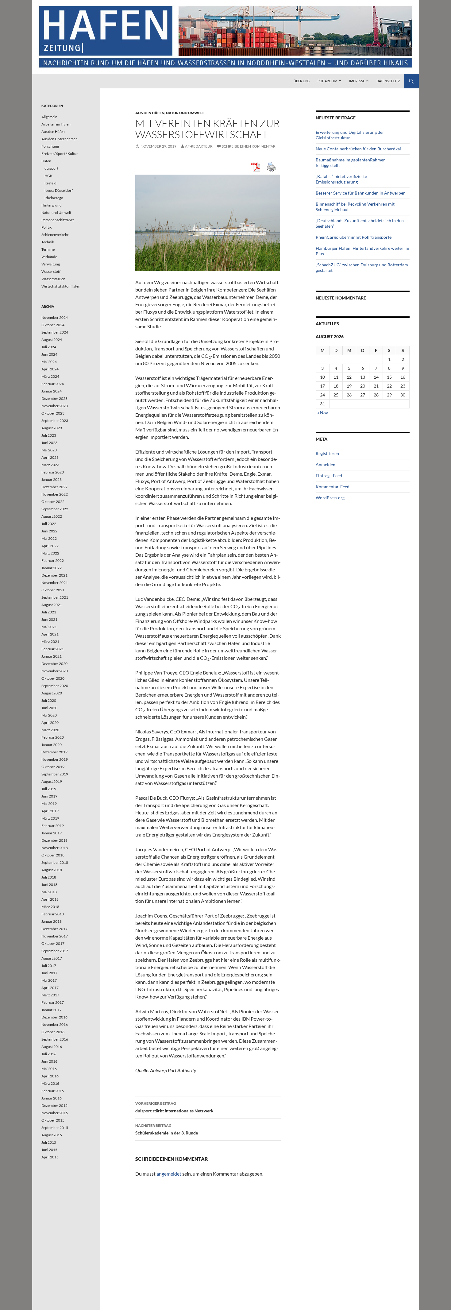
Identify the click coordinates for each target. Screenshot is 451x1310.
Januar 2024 (51, 391)
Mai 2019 (49, 803)
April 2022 (50, 545)
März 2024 (50, 376)
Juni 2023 (49, 442)
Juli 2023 (48, 435)
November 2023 (54, 406)
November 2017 (54, 936)
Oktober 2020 (52, 678)
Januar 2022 (51, 568)
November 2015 (54, 1113)
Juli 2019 (48, 788)
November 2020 (54, 671)
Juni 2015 (49, 1149)
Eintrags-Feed (329, 475)
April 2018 (50, 899)
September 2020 (54, 685)
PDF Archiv (327, 81)
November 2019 (54, 759)
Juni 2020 (49, 707)
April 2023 (50, 457)
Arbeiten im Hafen (56, 124)
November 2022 (54, 494)
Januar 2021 (51, 656)
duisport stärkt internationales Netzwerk (174, 1107)
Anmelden (325, 464)
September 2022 (54, 509)
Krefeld (50, 183)
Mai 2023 (49, 450)
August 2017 (51, 958)
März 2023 (50, 464)
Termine (48, 249)
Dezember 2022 (54, 487)
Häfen (46, 161)
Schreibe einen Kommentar (249, 146)
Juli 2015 (48, 1142)
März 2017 (50, 995)
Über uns (302, 81)
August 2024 (51, 339)
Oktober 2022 (52, 501)
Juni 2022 (49, 531)
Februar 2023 (52, 472)
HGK (48, 175)
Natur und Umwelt (185, 112)
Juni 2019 (49, 796)
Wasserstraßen (53, 278)
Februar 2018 (52, 914)
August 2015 (51, 1135)
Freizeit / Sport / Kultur (59, 153)
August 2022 (51, 516)
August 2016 (51, 1046)
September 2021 (54, 597)
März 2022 (50, 553)
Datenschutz (388, 81)
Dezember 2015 (54, 1105)
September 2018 (54, 862)
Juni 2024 (49, 354)
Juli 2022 (48, 523)
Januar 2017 (51, 1009)
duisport (51, 168)
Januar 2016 (51, 1098)
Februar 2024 (52, 383)
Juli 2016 (48, 1054)
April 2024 (50, 369)
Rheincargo (53, 197)
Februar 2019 (52, 825)
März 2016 (50, 1083)
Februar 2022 (52, 560)
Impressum (358, 81)
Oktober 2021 (52, 590)
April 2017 (50, 987)
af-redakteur (199, 146)
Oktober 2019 (52, 766)
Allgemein (49, 116)
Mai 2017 (49, 980)
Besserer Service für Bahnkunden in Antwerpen (361, 192)
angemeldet (168, 1174)
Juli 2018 (48, 877)
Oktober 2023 (52, 413)
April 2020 (50, 722)
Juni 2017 (49, 973)
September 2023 (54, 420)
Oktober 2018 (52, 855)
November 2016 (54, 1024)
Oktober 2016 (52, 1032)
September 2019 (54, 774)
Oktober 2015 (52, 1120)
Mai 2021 (49, 626)
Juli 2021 (48, 612)
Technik (47, 242)
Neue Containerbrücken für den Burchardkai (358, 148)
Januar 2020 (51, 744)
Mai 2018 (49, 892)
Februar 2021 (52, 649)
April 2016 (50, 1076)
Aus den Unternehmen (59, 139)
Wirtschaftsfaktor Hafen (60, 286)
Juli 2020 (48, 700)
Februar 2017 (52, 1002)
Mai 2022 (49, 538)
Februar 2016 (52, 1090)
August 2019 (51, 781)
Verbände (49, 256)
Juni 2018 (49, 884)
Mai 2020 (49, 715)
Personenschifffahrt (57, 220)
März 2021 (50, 641)
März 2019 (50, 818)
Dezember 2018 (54, 840)
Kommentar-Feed (332, 486)
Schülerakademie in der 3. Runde (166, 1129)
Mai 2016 (49, 1068)
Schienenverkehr (55, 234)
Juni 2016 (49, 1061)
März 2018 (50, 906)
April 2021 (50, 634)
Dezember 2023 (54, 398)
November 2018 (54, 847)
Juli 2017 (48, 965)
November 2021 (54, 582)
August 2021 (51, 604)
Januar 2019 (51, 833)
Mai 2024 (49, 361)
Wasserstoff (50, 271)
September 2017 (54, 951)
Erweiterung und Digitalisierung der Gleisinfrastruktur (350, 134)
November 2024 (54, 317)
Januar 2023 (51, 479)
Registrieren (327, 453)
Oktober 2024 (52, 325)
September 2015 (54, 1127)
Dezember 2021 (54, 575)
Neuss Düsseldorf (58, 190)
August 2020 (51, 693)
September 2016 (54, 1039)
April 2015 (50, 1157)
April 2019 (50, 811)
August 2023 (51, 428)
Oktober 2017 (52, 943)
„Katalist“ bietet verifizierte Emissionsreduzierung (341, 179)
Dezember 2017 (54, 928)
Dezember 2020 (54, 663)
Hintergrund (51, 205)
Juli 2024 (48, 347)
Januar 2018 (51, 921)
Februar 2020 (52, 737)
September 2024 (54, 332)
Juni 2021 (49, 619)
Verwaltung (50, 264)
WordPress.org (330, 497)
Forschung (50, 146)
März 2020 (50, 730)
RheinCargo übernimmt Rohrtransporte (353, 237)
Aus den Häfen (149, 112)
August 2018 (51, 870)
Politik (46, 227)
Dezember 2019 (54, 752)
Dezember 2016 (54, 1017)
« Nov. (323, 412)
